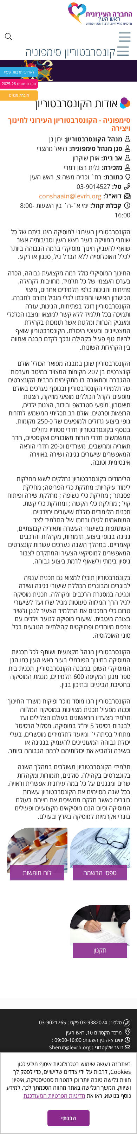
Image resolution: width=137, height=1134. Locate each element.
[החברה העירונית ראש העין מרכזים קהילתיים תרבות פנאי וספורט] (78, 13)
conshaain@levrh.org (70, 196)
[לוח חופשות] (37, 850)
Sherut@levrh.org (70, 1047)
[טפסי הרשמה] (100, 848)
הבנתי (68, 1118)
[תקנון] (100, 925)
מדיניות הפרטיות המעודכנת (54, 1096)
